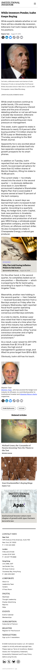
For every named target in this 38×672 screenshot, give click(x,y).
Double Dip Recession (8, 408)
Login (16, 668)
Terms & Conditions (20, 649)
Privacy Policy (27, 654)
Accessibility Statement (10, 654)
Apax (12, 521)
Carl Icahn (21, 408)
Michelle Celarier (7, 453)
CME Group (14, 270)
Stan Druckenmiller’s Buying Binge (17, 483)
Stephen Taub (6, 390)
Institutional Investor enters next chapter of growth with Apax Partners (18, 517)
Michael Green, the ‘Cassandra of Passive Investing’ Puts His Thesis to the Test (17, 448)
